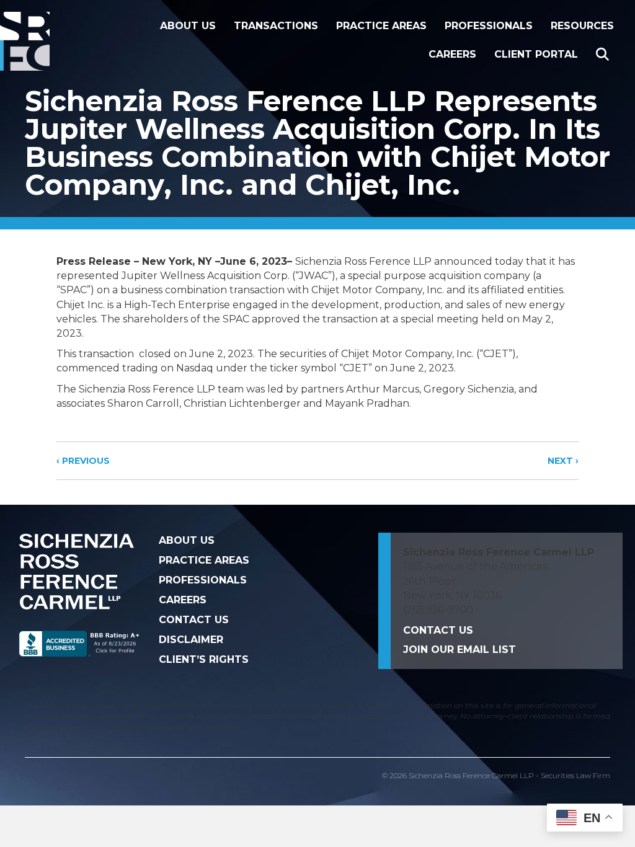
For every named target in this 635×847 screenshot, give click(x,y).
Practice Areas (381, 26)
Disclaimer (191, 639)
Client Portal (536, 54)
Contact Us (194, 620)
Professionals (489, 26)
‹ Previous (83, 460)
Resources (582, 26)
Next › (563, 460)
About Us (188, 26)
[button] (605, 55)
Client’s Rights (204, 659)
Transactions (276, 26)
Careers (452, 54)
